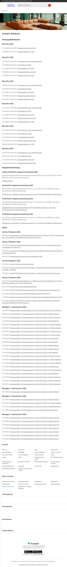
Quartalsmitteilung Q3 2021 (25, 92)
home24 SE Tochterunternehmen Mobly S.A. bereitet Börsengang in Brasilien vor (35, 290)
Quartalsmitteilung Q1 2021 (25, 99)
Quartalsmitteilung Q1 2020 (25, 122)
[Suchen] (49, 5)
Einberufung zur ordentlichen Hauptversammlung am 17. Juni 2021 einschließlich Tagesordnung (32, 223)
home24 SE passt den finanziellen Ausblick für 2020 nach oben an (30, 293)
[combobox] (34, 5)
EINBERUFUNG (7, 181)
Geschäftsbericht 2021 (24, 89)
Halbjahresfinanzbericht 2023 (26, 48)
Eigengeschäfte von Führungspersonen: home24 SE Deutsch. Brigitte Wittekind (34, 314)
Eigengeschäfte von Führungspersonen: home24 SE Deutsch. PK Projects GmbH (35, 335)
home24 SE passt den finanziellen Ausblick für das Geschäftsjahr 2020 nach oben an (36, 297)
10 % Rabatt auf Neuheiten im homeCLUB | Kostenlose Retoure (17, 1)
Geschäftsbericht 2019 (24, 133)
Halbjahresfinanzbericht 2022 (26, 72)
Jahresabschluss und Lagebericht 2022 (29, 61)
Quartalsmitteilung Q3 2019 (25, 137)
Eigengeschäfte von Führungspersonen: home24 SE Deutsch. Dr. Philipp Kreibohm (35, 310)
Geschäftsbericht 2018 (24, 156)
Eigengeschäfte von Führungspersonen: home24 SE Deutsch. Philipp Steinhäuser (35, 317)
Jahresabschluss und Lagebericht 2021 (29, 85)
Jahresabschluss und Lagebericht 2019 (29, 130)
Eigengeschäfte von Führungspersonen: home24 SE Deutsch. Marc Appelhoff (34, 342)
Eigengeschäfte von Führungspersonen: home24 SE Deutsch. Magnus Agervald (34, 418)
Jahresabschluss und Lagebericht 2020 (29, 108)
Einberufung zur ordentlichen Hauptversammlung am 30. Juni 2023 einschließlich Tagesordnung (32, 194)
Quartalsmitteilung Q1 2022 (25, 75)
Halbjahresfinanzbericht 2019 (26, 141)
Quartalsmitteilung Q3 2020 (25, 115)
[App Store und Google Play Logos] (33, 552)
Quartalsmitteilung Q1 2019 (25, 144)
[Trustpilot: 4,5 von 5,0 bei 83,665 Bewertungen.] (33, 543)
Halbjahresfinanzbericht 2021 (26, 96)
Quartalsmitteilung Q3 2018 (25, 159)
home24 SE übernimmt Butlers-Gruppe (22, 264)
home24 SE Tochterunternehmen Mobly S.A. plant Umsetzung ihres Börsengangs (35, 273)
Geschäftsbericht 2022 (24, 65)
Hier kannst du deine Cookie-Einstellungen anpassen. (33, 564)
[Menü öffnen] (4, 5)
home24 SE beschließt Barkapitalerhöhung (23, 286)
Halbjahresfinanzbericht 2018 (26, 163)
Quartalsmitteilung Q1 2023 (25, 51)
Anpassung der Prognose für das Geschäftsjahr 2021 (26, 256)
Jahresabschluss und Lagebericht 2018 (29, 152)
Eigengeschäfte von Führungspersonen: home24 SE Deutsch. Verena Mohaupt (34, 338)
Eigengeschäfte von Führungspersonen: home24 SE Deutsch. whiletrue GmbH (34, 435)
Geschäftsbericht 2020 (24, 111)
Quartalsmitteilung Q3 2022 (25, 68)
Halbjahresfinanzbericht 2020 (26, 118)
